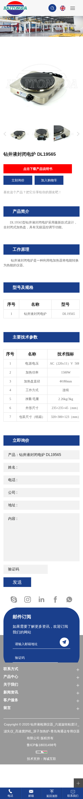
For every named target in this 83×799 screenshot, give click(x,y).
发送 (17, 582)
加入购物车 (49, 180)
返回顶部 (51, 795)
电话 (10, 795)
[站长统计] (41, 751)
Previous (4, 134)
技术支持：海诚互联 (41, 759)
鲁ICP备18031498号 (41, 745)
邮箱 (31, 795)
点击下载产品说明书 (37, 169)
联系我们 (72, 795)
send (64, 642)
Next (77, 134)
